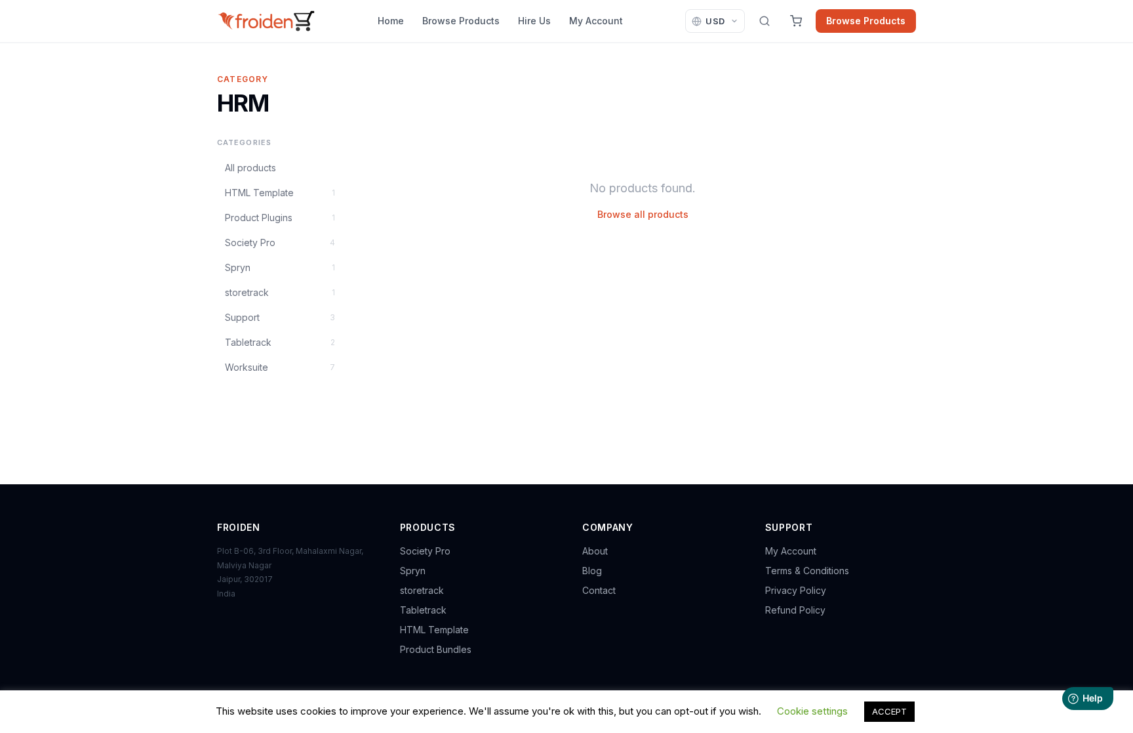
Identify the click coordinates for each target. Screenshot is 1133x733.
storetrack (280, 292)
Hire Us (534, 20)
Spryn (280, 267)
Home (391, 20)
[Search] (764, 21)
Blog (592, 570)
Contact (599, 590)
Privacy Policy (795, 590)
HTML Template (280, 192)
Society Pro (280, 242)
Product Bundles (435, 649)
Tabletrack (280, 342)
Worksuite (280, 367)
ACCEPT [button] (889, 711)
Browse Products (461, 20)
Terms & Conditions (807, 570)
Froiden (238, 527)
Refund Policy (795, 610)
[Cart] (796, 21)
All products (250, 167)
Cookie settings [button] (812, 711)
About (595, 550)
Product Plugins (280, 217)
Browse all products (642, 214)
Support (280, 317)
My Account (596, 20)
